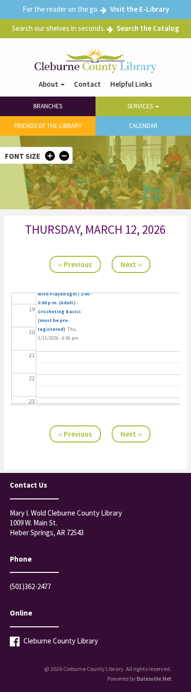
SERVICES (140, 106)
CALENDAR (143, 126)
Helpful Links (131, 84)
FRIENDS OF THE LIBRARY (48, 126)
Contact (87, 84)
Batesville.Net (154, 678)
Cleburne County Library (60, 640)
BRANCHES (47, 106)
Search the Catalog (148, 28)
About (49, 84)
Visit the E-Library (139, 9)
